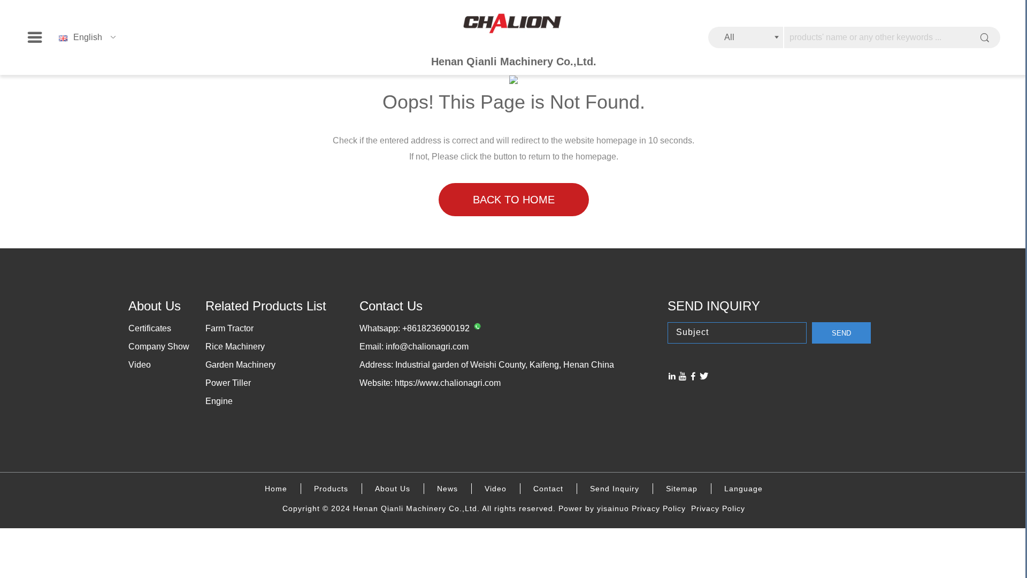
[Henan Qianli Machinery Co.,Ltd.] (513, 24)
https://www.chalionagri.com (448, 382)
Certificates (149, 328)
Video (139, 364)
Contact (548, 488)
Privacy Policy (659, 508)
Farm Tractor (229, 328)
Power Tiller (228, 382)
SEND (841, 333)
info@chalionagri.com (427, 346)
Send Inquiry (614, 488)
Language (743, 488)
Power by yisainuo (593, 508)
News (447, 488)
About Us (392, 488)
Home (276, 488)
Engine (219, 401)
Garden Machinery (240, 364)
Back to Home (514, 200)
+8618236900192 (436, 328)
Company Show (158, 346)
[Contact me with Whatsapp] (476, 328)
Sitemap (682, 488)
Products (331, 488)
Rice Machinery (235, 346)
